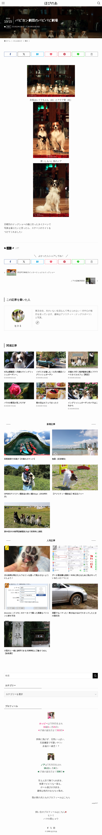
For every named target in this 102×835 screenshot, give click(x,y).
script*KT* (95, 803)
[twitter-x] (51, 828)
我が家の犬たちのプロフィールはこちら (51, 797)
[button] (10, 54)
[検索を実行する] (95, 675)
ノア (17, 248)
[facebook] (48, 828)
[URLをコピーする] (91, 54)
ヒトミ (18, 325)
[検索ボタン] (99, 3)
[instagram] (54, 828)
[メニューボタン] (3, 3)
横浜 (8, 26)
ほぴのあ (51, 3)
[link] (37, 322)
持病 (38, 739)
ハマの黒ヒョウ (51, 819)
